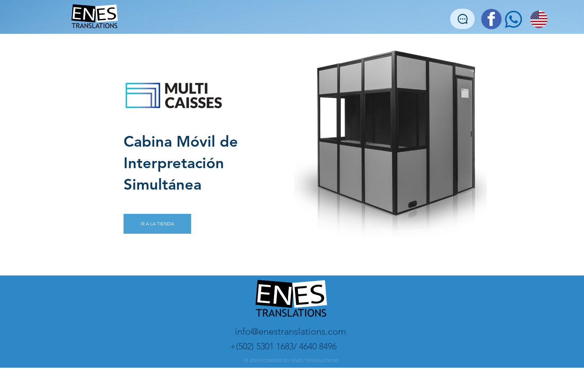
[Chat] (462, 19)
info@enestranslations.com (290, 331)
